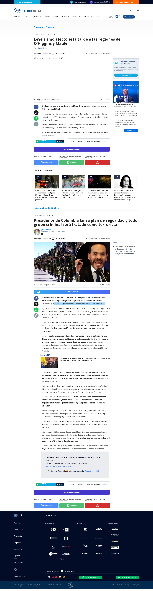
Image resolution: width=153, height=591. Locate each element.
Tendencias (65, 17)
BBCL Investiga (84, 17)
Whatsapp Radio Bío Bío (129, 577)
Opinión (74, 17)
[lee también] (50, 362)
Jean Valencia (46, 230)
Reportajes (18, 562)
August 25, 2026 (92, 471)
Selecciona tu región (24, 2)
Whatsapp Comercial (92, 577)
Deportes (56, 17)
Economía (47, 17)
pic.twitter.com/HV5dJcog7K (58, 466)
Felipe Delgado (42, 48)
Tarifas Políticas (19, 576)
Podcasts (17, 17)
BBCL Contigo (96, 17)
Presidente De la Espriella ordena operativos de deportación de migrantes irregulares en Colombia (85, 359)
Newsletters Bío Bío (80, 2)
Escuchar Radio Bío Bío (126, 2)
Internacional (36, 17)
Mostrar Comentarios (72, 149)
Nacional (26, 17)
